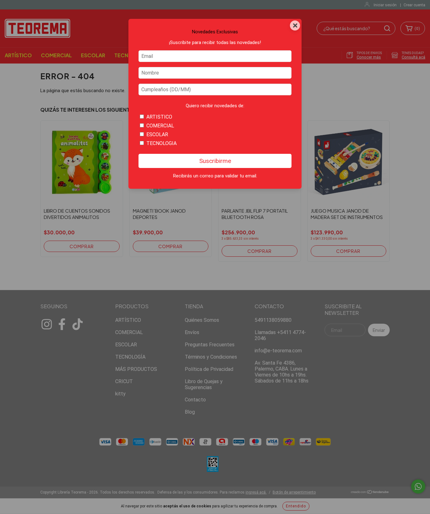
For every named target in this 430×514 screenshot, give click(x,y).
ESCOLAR (157, 134)
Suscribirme (215, 161)
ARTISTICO (159, 117)
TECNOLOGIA (161, 143)
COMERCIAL (160, 126)
